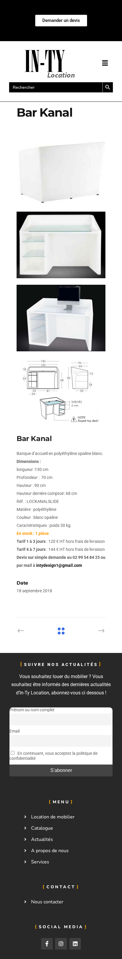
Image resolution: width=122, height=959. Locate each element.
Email (14, 731)
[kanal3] (61, 318)
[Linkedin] (75, 944)
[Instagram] (61, 944)
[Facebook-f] (47, 944)
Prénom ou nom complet (31, 709)
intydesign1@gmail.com (59, 565)
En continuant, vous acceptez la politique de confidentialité (53, 756)
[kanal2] (61, 245)
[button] (105, 63)
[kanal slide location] (61, 172)
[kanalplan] (61, 391)
